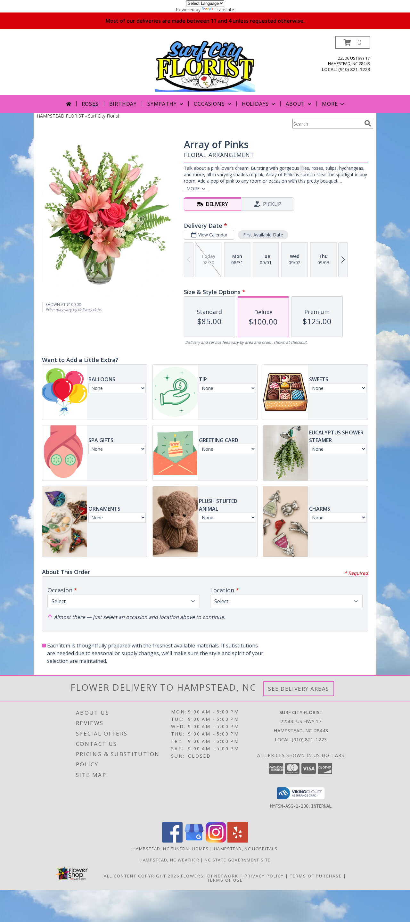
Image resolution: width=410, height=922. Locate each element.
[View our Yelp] (237, 841)
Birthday (123, 103)
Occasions (209, 103)
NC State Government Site (237, 860)
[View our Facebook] (172, 841)
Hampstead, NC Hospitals (245, 849)
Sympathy (161, 103)
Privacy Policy (264, 876)
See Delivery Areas (298, 688)
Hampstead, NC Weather (169, 860)
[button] (352, 42)
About (295, 103)
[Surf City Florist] (205, 65)
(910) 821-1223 (354, 69)
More (330, 103)
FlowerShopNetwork (209, 876)
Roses (90, 103)
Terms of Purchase (316, 876)
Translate (224, 9)
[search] (368, 123)
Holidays (255, 103)
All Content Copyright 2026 (141, 876)
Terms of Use (225, 880)
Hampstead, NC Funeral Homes (171, 849)
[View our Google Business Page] (194, 841)
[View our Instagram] (216, 841)
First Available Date (263, 235)
